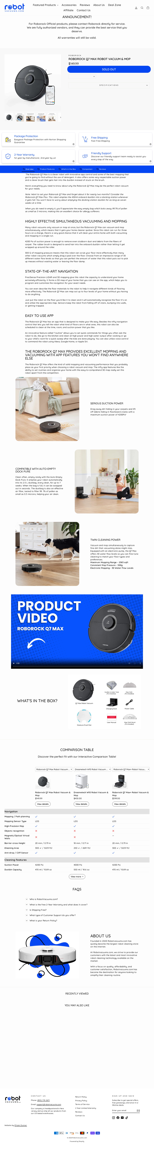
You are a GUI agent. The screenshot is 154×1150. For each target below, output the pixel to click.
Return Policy (81, 1097)
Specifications (109, 85)
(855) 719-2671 (43, 1100)
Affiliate (68, 10)
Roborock (75, 55)
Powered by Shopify (77, 1141)
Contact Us (84, 10)
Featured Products (45, 5)
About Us (99, 5)
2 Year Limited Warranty (85, 1108)
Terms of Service (82, 1104)
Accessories (69, 5)
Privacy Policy (81, 1100)
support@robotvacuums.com (49, 1104)
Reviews (85, 5)
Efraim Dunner (21, 1125)
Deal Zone (114, 5)
